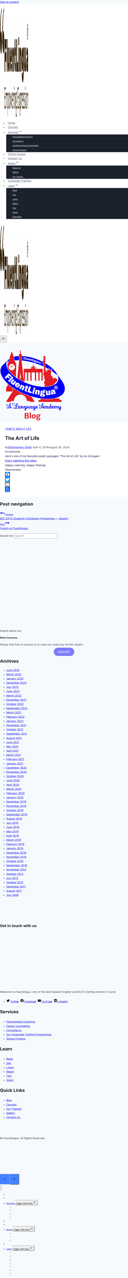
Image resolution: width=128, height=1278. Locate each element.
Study (15, 212)
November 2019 (16, 806)
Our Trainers (17, 177)
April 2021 (12, 750)
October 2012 (14, 882)
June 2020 (13, 780)
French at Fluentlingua (14, 526)
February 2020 (15, 793)
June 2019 (12, 827)
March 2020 (13, 789)
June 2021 (12, 742)
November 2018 (16, 857)
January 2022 (14, 721)
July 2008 (12, 895)
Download (16, 217)
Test (14, 208)
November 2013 (16, 869)
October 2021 (14, 729)
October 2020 (15, 776)
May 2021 (12, 746)
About (9, 1229)
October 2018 (14, 861)
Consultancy (18, 141)
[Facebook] (64, 474)
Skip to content (9, 2)
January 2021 (14, 763)
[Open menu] (3, 339)
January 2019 (14, 848)
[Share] (64, 489)
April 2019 (12, 835)
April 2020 (12, 784)
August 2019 (14, 818)
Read (14, 190)
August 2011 (14, 890)
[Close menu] (1, 1187)
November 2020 (16, 772)
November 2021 (16, 725)
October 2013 (14, 874)
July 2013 (12, 878)
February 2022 (15, 716)
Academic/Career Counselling (25, 145)
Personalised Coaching (22, 137)
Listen (15, 199)
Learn (9, 1249)
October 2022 (15, 704)
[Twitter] (64, 479)
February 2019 (15, 844)
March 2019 (13, 839)
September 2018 (16, 865)
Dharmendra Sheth (20, 447)
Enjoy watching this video (21, 460)
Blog (9, 1100)
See (14, 195)
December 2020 (16, 767)
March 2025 (13, 674)
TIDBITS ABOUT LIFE (18, 428)
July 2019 (12, 822)
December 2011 (16, 886)
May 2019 (12, 831)
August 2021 (14, 738)
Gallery (15, 172)
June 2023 (13, 691)
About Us (16, 168)
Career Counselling (18, 1026)
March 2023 (13, 695)
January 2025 (14, 678)
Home (11, 122)
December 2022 (16, 699)
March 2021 (13, 755)
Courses (13, 127)
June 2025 (13, 670)
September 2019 (16, 814)
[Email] (64, 484)
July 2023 (12, 687)
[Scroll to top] (4, 1179)
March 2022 (13, 712)
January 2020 (15, 797)
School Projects (19, 150)
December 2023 (16, 682)
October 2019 (14, 810)
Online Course (16, 154)
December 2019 (16, 801)
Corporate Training (19, 180)
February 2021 (15, 759)
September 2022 (16, 708)
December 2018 (16, 852)
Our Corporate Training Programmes (29, 1034)
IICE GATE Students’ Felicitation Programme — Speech (34, 516)
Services (10, 1203)
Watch (15, 203)
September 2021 (16, 733)
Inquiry (64, 652)
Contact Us (15, 158)
